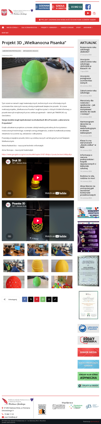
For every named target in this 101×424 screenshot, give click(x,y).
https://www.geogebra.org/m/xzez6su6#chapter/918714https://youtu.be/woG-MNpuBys (37, 154)
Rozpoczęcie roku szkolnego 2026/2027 (88, 49)
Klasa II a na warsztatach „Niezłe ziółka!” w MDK (88, 143)
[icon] (88, 8)
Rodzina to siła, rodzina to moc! (87, 177)
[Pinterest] (36, 299)
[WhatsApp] (43, 299)
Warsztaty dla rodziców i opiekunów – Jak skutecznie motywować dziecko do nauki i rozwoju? (88, 107)
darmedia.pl (95, 421)
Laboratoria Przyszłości (12, 51)
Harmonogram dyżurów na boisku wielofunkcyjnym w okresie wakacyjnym (88, 127)
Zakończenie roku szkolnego (88, 91)
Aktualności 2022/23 (30, 51)
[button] (94, 13)
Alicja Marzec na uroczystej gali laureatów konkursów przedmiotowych (88, 190)
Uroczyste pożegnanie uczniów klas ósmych (86, 79)
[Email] (49, 299)
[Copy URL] (55, 299)
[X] (30, 299)
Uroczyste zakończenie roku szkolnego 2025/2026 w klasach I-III (88, 64)
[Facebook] (24, 299)
